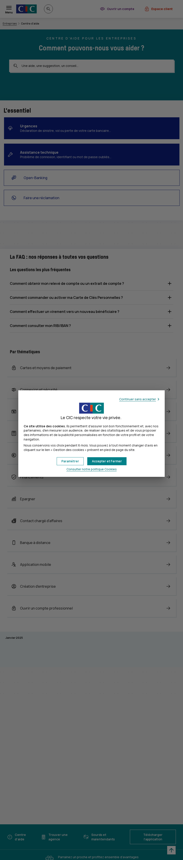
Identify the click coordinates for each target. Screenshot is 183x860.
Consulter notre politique (92, 469)
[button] (107, 461)
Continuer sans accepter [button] (137, 399)
